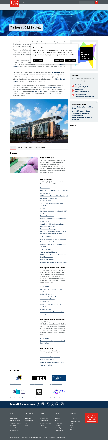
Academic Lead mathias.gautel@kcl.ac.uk (82, 90)
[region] (54, 54)
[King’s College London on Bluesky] (62, 404)
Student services (46, 419)
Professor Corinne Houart (47, 249)
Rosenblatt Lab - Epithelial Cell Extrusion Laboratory (54, 262)
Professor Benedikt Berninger (48, 229)
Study (23, 2)
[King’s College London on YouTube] (57, 404)
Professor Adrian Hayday (46, 359)
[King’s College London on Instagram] (48, 404)
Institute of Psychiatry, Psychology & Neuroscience (82, 118)
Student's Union (61, 423)
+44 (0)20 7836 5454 (75, 418)
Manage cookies (61, 437)
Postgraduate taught (16, 421)
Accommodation (46, 421)
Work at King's (61, 428)
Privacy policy (24, 437)
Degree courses (16, 419)
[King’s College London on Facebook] (38, 404)
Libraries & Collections (46, 423)
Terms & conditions (14, 437)
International (16, 426)
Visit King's (61, 426)
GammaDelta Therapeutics (52, 87)
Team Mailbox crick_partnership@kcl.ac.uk (83, 86)
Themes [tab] (13, 147)
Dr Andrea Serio (44, 221)
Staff (87, 2)
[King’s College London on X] (43, 404)
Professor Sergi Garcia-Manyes (48, 242)
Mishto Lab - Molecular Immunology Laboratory (53, 218)
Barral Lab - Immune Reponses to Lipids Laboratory (54, 190)
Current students (31, 421)
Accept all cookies (70, 60)
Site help (46, 437)
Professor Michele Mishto (47, 216)
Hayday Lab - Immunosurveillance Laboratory (52, 362)
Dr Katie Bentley (44, 286)
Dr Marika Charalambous (46, 201)
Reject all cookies (59, 60)
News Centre (61, 419)
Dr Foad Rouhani (44, 338)
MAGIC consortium (37, 91)
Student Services (32, 2)
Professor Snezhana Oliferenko (48, 252)
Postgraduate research (16, 423)
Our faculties (56, 2)
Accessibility (52, 437)
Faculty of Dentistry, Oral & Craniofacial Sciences (82, 108)
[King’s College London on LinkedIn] (52, 404)
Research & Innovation (44, 2)
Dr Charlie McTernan (45, 309)
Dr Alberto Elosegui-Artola (47, 294)
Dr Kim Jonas (43, 208)
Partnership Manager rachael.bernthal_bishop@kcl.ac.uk (84, 95)
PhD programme (56, 72)
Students (82, 2)
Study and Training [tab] (40, 147)
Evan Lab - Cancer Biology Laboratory (50, 357)
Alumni (91, 2)
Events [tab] (31, 147)
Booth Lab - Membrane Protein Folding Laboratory (53, 239)
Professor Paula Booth (46, 236)
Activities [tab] (19, 147)
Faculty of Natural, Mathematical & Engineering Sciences (81, 114)
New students (31, 419)
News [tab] (25, 147)
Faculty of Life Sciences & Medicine (81, 111)
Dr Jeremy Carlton (45, 193)
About (64, 2)
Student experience (16, 431)
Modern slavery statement (35, 437)
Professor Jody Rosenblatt (47, 259)
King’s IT (46, 426)
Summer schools (16, 428)
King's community (61, 431)
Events (61, 421)
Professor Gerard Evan (46, 365)
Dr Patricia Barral (45, 188)
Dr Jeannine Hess (44, 301)
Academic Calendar (46, 428)
